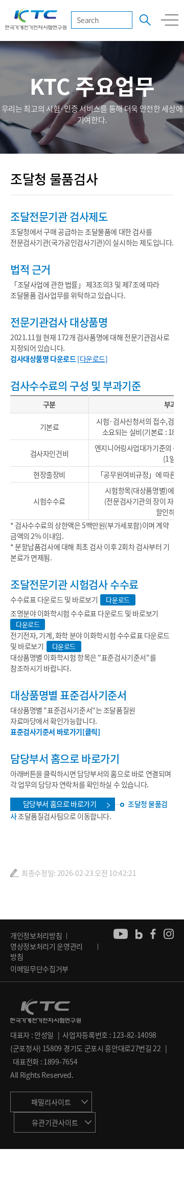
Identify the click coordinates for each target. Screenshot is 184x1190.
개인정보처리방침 (36, 935)
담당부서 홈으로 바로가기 (60, 804)
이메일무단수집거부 (39, 969)
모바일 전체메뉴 (169, 20)
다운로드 (117, 599)
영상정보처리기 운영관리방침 (46, 951)
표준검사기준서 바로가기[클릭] (55, 731)
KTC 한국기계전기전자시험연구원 (35, 19)
